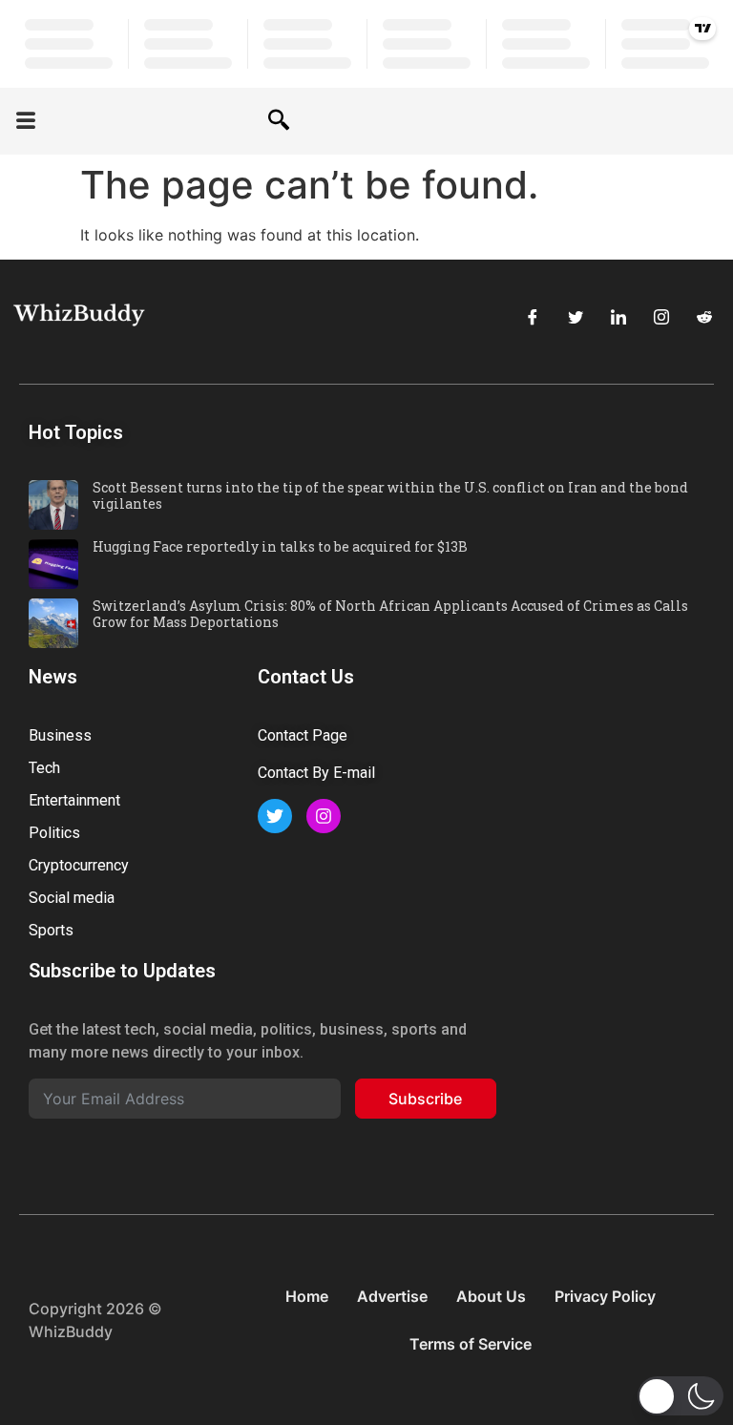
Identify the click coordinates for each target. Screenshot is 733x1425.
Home (306, 1296)
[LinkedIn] (618, 317)
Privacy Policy (605, 1296)
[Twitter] (575, 317)
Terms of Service (470, 1343)
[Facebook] (532, 317)
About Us (491, 1296)
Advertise (392, 1296)
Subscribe (425, 1098)
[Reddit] (704, 317)
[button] (26, 121)
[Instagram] (661, 317)
